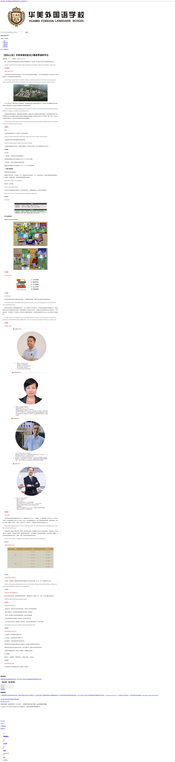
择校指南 (12, 699)
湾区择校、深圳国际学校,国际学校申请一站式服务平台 (14, 1)
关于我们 (3, 699)
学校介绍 (5, 43)
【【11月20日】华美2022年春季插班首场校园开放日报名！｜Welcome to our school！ (96, 695)
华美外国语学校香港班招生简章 (8, 679)
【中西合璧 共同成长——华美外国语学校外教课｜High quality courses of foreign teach (138, 695)
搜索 (27, 32)
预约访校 (5, 46)
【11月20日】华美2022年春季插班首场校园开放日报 (28, 679)
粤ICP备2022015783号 (5, 701)
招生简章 (5, 42)
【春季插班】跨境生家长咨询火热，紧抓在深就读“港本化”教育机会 (17, 695)
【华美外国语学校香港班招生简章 (67, 695)
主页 (2, 49)
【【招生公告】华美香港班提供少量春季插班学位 (46, 695)
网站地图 (16, 699)
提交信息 (3, 689)
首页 (4, 41)
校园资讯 (5, 45)
